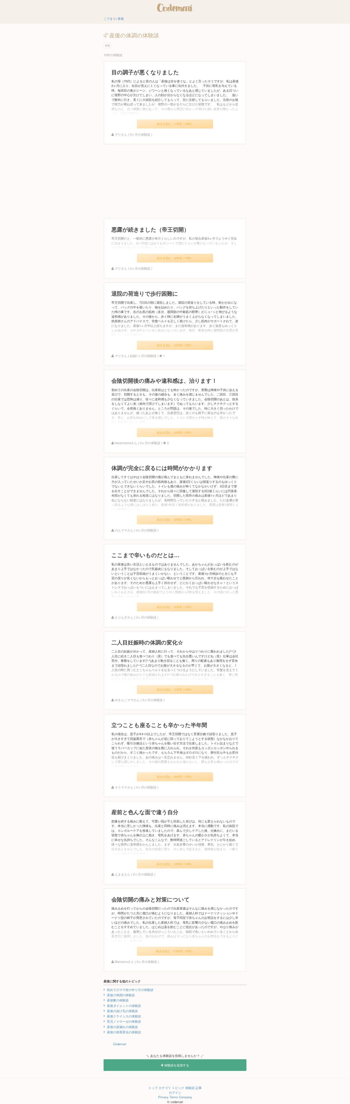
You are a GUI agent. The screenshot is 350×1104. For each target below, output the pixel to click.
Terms (174, 1097)
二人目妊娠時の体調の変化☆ (147, 642)
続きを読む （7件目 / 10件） (175, 689)
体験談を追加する (176, 1065)
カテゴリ (165, 1087)
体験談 (190, 1087)
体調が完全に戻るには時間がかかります (162, 468)
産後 (107, 45)
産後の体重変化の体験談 (124, 1032)
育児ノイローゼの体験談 (124, 1021)
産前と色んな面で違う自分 (144, 812)
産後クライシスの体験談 (124, 1016)
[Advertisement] (175, 181)
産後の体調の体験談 (121, 995)
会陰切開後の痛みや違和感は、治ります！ (164, 380)
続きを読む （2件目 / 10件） (175, 258)
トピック (178, 1087)
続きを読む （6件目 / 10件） (175, 607)
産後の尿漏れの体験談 (122, 1027)
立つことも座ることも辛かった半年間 (159, 725)
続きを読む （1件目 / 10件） (175, 124)
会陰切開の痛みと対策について (150, 899)
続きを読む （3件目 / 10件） (175, 345)
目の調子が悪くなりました (145, 72)
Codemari (119, 1044)
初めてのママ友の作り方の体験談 (130, 989)
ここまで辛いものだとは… (145, 555)
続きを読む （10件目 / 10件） (175, 951)
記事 (198, 1087)
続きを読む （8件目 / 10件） (175, 776)
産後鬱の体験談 (118, 1000)
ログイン (175, 1092)
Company (185, 1097)
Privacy (163, 1097)
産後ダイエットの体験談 (124, 1005)
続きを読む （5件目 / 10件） (175, 519)
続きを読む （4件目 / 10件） (175, 432)
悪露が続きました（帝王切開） (150, 229)
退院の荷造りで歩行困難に (144, 293)
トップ (153, 1087)
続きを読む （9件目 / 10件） (175, 864)
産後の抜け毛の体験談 (122, 1011)
